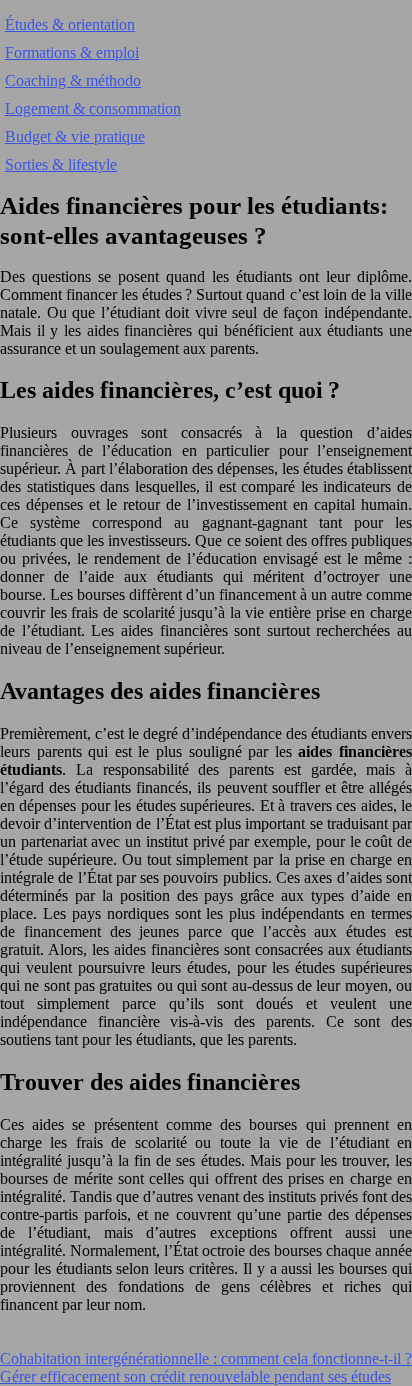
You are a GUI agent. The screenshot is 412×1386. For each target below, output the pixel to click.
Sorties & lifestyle (61, 164)
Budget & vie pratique (75, 136)
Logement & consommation (93, 108)
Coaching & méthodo (73, 80)
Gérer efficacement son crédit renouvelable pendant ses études (195, 1376)
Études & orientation (70, 24)
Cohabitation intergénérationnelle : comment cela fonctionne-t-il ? (206, 1358)
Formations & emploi (72, 52)
